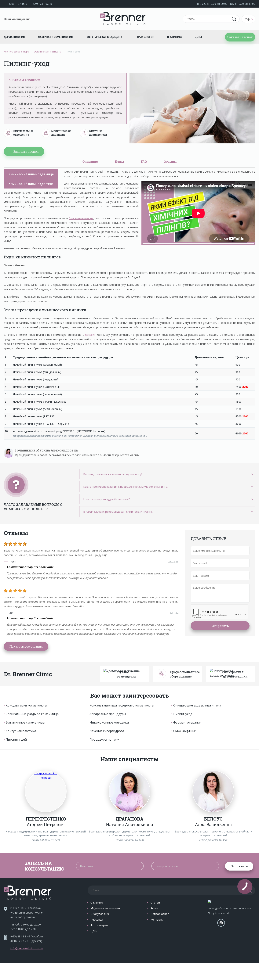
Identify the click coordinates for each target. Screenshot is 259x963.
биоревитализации (81, 218)
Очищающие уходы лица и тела (197, 705)
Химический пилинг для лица (31, 174)
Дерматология (14, 37)
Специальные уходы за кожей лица (32, 714)
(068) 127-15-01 (19, 3)
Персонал (96, 919)
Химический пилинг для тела (31, 184)
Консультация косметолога (26, 705)
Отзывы (170, 161)
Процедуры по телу (104, 739)
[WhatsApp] (54, 19)
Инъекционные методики (109, 722)
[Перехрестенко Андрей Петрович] (45, 791)
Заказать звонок (240, 37)
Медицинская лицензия (61, 132)
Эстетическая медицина (104, 37)
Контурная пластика (21, 731)
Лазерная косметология (55, 37)
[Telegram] (35, 19)
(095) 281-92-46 (43, 3)
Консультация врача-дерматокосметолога (121, 705)
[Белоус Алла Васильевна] (213, 791)
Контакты (157, 919)
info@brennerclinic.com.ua (26, 948)
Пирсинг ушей (16, 739)
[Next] (254, 806)
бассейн (90, 334)
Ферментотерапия (187, 722)
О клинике (174, 37)
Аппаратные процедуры (107, 714)
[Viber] (45, 19)
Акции (154, 908)
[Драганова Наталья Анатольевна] (129, 791)
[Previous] (4, 806)
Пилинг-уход (182, 714)
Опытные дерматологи (98, 132)
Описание (90, 161)
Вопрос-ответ (160, 914)
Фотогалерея (99, 925)
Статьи (155, 902)
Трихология (145, 37)
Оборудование (100, 914)
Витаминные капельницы (25, 722)
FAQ (144, 161)
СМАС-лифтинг (184, 731)
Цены (198, 37)
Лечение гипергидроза (106, 731)
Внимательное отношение (23, 132)
